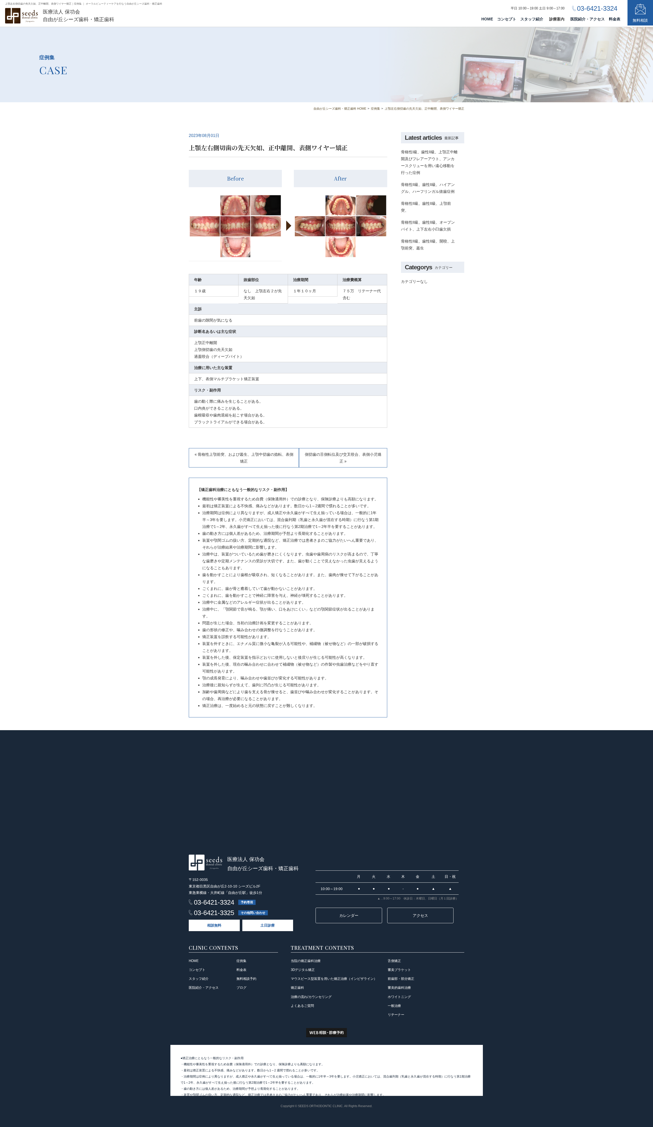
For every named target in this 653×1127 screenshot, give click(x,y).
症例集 (241, 961)
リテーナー (396, 1015)
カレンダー (348, 915)
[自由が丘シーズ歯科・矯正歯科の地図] (326, 787)
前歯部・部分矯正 (401, 979)
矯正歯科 (297, 988)
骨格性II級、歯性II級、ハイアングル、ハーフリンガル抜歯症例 (428, 188)
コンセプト (506, 19)
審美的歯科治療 (399, 988)
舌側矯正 (394, 961)
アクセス (420, 915)
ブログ (241, 988)
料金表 (614, 19)
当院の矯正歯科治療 (306, 961)
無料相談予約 (246, 979)
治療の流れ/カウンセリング (311, 997)
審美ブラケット (399, 970)
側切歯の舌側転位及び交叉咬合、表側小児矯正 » (343, 457)
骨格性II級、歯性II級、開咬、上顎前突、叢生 (428, 244)
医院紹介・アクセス (587, 19)
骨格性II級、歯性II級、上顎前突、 (426, 206)
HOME (487, 19)
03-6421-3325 (214, 912)
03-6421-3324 (214, 902)
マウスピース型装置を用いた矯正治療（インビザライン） (334, 979)
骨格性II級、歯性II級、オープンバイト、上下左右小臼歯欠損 (428, 225)
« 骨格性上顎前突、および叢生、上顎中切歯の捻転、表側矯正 (244, 457)
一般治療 (394, 1006)
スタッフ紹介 (531, 19)
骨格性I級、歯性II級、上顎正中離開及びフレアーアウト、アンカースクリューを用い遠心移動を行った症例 (429, 162)
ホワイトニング (399, 997)
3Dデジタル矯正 (303, 970)
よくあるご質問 (302, 1006)
